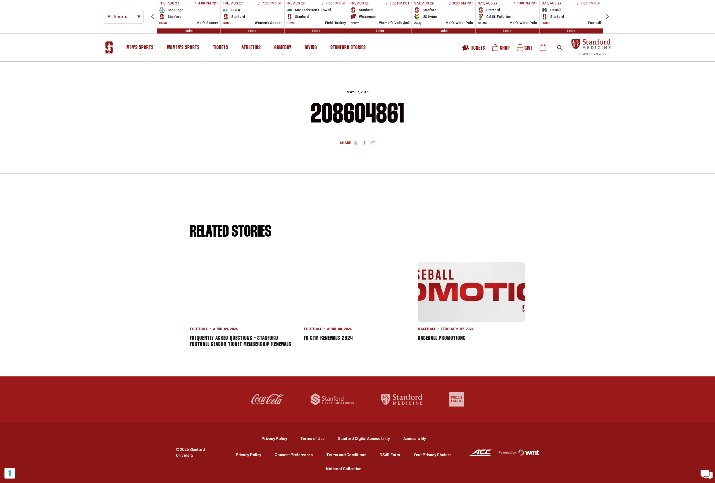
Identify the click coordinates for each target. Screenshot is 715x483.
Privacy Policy (278, 438)
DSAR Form (390, 455)
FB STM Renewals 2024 (328, 338)
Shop (501, 49)
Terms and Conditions (346, 455)
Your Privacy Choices (433, 455)
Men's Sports (140, 47)
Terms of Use (312, 438)
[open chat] (706, 474)
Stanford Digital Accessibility (368, 438)
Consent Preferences (294, 455)
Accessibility (414, 438)
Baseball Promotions (442, 338)
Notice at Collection (343, 469)
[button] (152, 16)
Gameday (282, 47)
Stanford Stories (348, 48)
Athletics (251, 47)
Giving (311, 47)
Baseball (427, 329)
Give (525, 49)
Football (199, 329)
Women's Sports (183, 47)
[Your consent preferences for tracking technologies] (9, 473)
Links (189, 31)
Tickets (220, 47)
